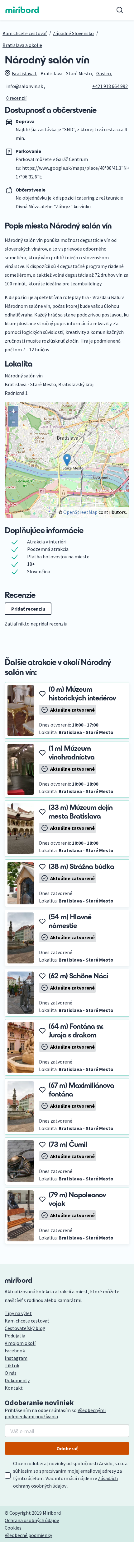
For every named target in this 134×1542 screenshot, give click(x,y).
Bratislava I (24, 73)
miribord (22, 10)
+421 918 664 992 (110, 86)
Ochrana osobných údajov (32, 1520)
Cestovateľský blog (25, 1328)
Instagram (16, 1358)
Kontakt (14, 1388)
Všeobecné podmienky (28, 1535)
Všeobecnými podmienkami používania (55, 1413)
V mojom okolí (20, 1343)
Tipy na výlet (18, 1313)
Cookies (13, 1528)
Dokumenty (17, 1380)
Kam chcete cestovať (24, 33)
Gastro (103, 73)
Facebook (15, 1350)
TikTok (12, 1365)
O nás (11, 1373)
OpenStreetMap (80, 512)
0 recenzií (16, 98)
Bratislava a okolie (22, 45)
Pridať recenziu (28, 609)
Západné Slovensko (73, 33)
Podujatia (15, 1335)
